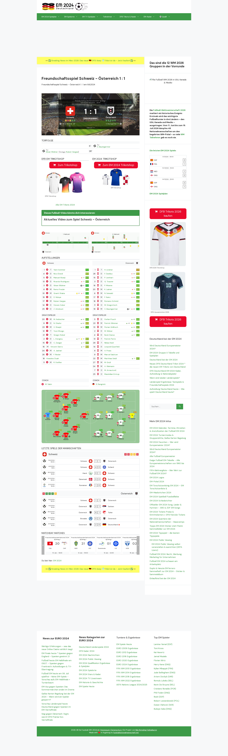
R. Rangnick (101, 384)
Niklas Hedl (109, 343)
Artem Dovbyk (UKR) (163, 676)
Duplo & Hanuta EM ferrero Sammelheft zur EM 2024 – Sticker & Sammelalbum (167, 571)
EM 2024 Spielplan (49, 17)
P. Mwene (108, 285)
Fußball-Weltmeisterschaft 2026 (169, 110)
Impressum (105, 730)
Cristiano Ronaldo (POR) (165, 688)
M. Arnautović (110, 370)
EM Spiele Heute (86, 686)
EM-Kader (148, 17)
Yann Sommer (59, 270)
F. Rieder (57, 354)
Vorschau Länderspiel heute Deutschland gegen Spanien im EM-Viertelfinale (56, 706)
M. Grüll (107, 362)
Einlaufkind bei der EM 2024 (163, 578)
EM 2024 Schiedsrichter (161, 500)
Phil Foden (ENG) (162, 692)
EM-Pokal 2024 (157, 481)
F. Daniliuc (108, 273)
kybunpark (84, 103)
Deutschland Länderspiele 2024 (94, 647)
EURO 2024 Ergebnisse (127, 664)
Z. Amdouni (58, 309)
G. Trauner (108, 281)
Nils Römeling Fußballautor (146, 730)
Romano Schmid (111, 301)
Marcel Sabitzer (111, 354)
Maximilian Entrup (111, 374)
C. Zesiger (58, 343)
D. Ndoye (57, 297)
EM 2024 (57, 560)
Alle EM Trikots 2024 (65, 204)
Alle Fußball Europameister (162, 456)
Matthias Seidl (110, 358)
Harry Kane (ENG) (162, 664)
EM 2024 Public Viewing (161, 540)
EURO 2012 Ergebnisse (126, 652)
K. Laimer (108, 289)
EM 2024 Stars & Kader (90, 674)
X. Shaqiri (57, 327)
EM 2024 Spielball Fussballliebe (164, 496)
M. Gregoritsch (110, 305)
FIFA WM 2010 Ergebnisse (128, 668)
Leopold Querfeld (111, 346)
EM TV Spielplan (88, 17)
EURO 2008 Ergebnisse (127, 648)
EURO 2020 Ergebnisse (127, 660)
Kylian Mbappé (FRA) (163, 668)
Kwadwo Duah (53, 358)
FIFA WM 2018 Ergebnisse (128, 676)
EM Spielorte (69, 17)
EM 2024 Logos (157, 477)
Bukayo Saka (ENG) (163, 709)
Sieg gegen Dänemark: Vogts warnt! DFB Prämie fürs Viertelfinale (55, 717)
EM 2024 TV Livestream (90, 678)
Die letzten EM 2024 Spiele (163, 150)
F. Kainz (107, 297)
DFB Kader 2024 (86, 651)
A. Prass (107, 350)
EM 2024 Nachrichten (89, 655)
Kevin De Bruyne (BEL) (164, 684)
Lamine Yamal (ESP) (163, 644)
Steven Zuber (59, 305)
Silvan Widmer (52, 152)
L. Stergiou (58, 339)
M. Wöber (108, 331)
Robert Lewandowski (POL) (166, 700)
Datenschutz (116, 730)
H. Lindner (108, 270)
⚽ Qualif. (163, 17)
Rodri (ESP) (159, 696)
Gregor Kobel (59, 335)
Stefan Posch (110, 319)
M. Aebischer (59, 319)
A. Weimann (109, 366)
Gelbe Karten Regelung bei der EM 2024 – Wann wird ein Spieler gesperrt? (58, 696)
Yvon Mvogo (59, 331)
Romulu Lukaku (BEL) (163, 680)
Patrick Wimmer (111, 323)
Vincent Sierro (56, 346)
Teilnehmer (107, 17)
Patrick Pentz (110, 339)
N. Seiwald (108, 293)
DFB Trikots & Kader (128, 17)
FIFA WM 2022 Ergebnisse (128, 680)
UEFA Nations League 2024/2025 (131, 684)
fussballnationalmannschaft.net (126, 732)
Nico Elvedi (58, 273)
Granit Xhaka (59, 293)
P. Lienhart (108, 277)
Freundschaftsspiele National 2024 (87, 101)
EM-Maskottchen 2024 (160, 492)
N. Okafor (58, 323)
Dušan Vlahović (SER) (164, 705)
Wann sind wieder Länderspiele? (165, 378)
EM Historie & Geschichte (91, 682)
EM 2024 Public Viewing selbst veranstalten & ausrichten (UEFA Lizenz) (167, 547)
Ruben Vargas (72, 152)
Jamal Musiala (160, 656)
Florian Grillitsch (111, 327)
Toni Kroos (159, 648)
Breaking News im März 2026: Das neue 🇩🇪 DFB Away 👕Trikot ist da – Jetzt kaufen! (90, 60)
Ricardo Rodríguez (61, 281)
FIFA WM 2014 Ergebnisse (128, 672)
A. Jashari (58, 350)
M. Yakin (48, 384)
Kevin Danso (109, 335)
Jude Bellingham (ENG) (164, 672)
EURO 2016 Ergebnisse (126, 656)
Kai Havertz (159, 652)
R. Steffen (58, 362)
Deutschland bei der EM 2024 (164, 359)
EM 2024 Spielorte (87, 670)
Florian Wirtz (160, 660)
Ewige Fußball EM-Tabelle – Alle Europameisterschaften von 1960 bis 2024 (167, 463)
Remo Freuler (59, 289)
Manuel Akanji (59, 277)
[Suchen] (179, 406)
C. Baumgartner (103, 147)
